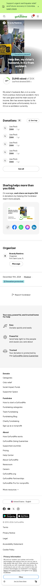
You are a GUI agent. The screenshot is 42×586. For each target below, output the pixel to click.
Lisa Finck (13, 126)
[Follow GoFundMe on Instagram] (18, 509)
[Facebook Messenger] (27, 227)
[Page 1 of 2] (20, 69)
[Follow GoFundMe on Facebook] (4, 509)
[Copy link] (8, 227)
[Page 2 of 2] (22, 69)
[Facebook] (14, 227)
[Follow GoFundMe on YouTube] (9, 509)
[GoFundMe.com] (21, 16)
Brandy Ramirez (16, 254)
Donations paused (22, 54)
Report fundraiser (23, 295)
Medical (27, 277)
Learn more (12, 9)
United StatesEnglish (22, 502)
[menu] (37, 16)
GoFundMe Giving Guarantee (25, 356)
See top (34, 120)
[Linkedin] (34, 227)
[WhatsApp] (21, 227)
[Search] (4, 16)
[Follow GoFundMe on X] (13, 509)
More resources (10, 490)
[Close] (38, 6)
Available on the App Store (23, 516)
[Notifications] (32, 16)
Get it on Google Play (9, 516)
